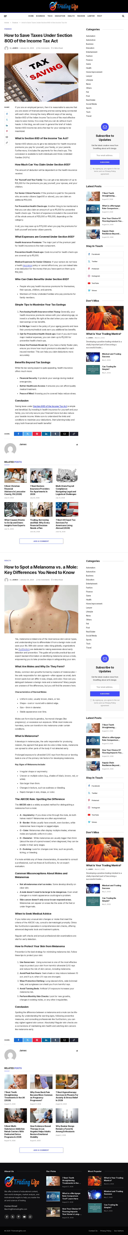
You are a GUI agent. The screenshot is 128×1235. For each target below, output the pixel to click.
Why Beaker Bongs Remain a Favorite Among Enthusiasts (65, 1129)
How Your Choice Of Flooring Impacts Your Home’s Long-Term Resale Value (112, 219)
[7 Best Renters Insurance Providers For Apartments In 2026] (41, 475)
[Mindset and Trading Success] (93, 357)
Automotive (90, 40)
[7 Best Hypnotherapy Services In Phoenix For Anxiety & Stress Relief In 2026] (67, 1081)
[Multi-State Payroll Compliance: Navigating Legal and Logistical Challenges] (67, 475)
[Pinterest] (6, 131)
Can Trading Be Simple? (109, 367)
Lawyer (91, 16)
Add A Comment (41, 541)
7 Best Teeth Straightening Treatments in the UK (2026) (112, 194)
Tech (50, 16)
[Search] (123, 16)
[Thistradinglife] (64, 6)
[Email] (6, 137)
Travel (88, 116)
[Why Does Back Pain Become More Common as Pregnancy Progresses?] (41, 1081)
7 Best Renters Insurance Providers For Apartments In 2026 (40, 490)
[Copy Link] (6, 142)
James (15, 48)
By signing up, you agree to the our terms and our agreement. (106, 171)
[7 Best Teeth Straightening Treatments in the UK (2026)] (93, 196)
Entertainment (91, 52)
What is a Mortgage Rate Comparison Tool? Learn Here (111, 207)
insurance (27, 265)
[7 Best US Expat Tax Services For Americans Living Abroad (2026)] (67, 509)
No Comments (44, 48)
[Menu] (5, 16)
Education (60, 16)
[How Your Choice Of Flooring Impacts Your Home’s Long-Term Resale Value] (93, 221)
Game (88, 64)
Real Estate (90, 100)
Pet (87, 92)
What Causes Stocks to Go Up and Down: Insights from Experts (14, 523)
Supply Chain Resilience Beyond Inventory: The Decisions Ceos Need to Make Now (112, 232)
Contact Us (93, 1231)
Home (31, 16)
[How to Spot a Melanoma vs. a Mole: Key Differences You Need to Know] (41, 609)
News (88, 84)
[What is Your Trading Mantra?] (105, 318)
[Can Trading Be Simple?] (93, 369)
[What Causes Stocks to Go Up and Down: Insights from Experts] (15, 509)
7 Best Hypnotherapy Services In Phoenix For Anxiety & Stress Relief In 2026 (67, 1096)
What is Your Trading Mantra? (103, 333)
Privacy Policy (110, 171)
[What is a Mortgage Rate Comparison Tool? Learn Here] (93, 209)
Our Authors (119, 1231)
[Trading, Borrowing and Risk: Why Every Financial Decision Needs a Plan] (41, 509)
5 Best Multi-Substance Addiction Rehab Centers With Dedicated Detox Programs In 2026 (14, 1131)
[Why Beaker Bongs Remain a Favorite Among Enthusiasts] (67, 1115)
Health (71, 16)
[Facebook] (6, 114)
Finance (8, 29)
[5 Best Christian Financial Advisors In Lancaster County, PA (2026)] (15, 475)
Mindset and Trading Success (111, 355)
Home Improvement (94, 72)
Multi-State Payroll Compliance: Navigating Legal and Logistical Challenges (66, 490)
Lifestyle (89, 80)
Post (99, 16)
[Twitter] (6, 119)
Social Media (91, 104)
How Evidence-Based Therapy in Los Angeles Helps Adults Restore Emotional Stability (40, 1131)
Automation (90, 36)
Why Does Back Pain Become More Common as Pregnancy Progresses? (41, 1096)
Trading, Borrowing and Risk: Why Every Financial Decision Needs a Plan (40, 524)
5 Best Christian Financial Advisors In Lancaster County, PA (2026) (14, 490)
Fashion (81, 16)
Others (89, 88)
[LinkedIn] (6, 125)
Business (40, 16)
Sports (89, 108)
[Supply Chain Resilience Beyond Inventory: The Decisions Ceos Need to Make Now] (93, 234)
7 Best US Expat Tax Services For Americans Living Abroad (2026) (65, 524)
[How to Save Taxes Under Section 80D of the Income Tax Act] (41, 77)
